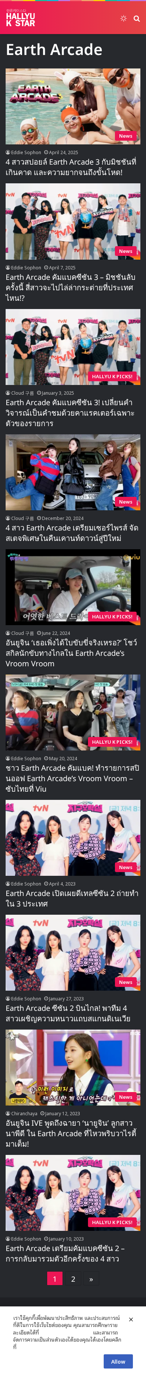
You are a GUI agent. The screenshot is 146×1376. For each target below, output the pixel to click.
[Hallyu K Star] (21, 17)
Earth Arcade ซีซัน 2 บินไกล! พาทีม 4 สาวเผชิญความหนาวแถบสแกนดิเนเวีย (68, 1014)
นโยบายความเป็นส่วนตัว (66, 1332)
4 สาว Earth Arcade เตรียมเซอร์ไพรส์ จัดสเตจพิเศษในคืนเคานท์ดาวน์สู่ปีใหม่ (72, 533)
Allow (118, 1361)
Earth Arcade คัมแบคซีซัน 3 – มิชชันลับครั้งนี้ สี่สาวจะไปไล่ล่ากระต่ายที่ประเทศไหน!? (71, 288)
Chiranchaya (24, 1113)
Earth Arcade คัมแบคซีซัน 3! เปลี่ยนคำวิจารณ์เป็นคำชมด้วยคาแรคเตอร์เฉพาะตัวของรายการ (70, 413)
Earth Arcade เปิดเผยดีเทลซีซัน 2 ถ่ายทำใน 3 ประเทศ (72, 899)
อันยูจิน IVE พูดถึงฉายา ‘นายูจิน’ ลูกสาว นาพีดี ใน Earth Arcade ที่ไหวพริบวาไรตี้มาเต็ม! (71, 1134)
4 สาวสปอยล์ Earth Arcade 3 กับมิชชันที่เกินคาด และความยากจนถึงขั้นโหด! (71, 167)
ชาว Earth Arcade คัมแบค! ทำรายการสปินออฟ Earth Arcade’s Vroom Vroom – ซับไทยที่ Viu (72, 779)
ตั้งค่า (24, 1347)
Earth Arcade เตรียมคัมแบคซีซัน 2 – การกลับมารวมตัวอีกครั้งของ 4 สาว (65, 1254)
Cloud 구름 (22, 392)
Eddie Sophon (26, 152)
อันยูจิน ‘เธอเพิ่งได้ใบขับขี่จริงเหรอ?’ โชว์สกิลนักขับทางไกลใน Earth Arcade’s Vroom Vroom (71, 653)
